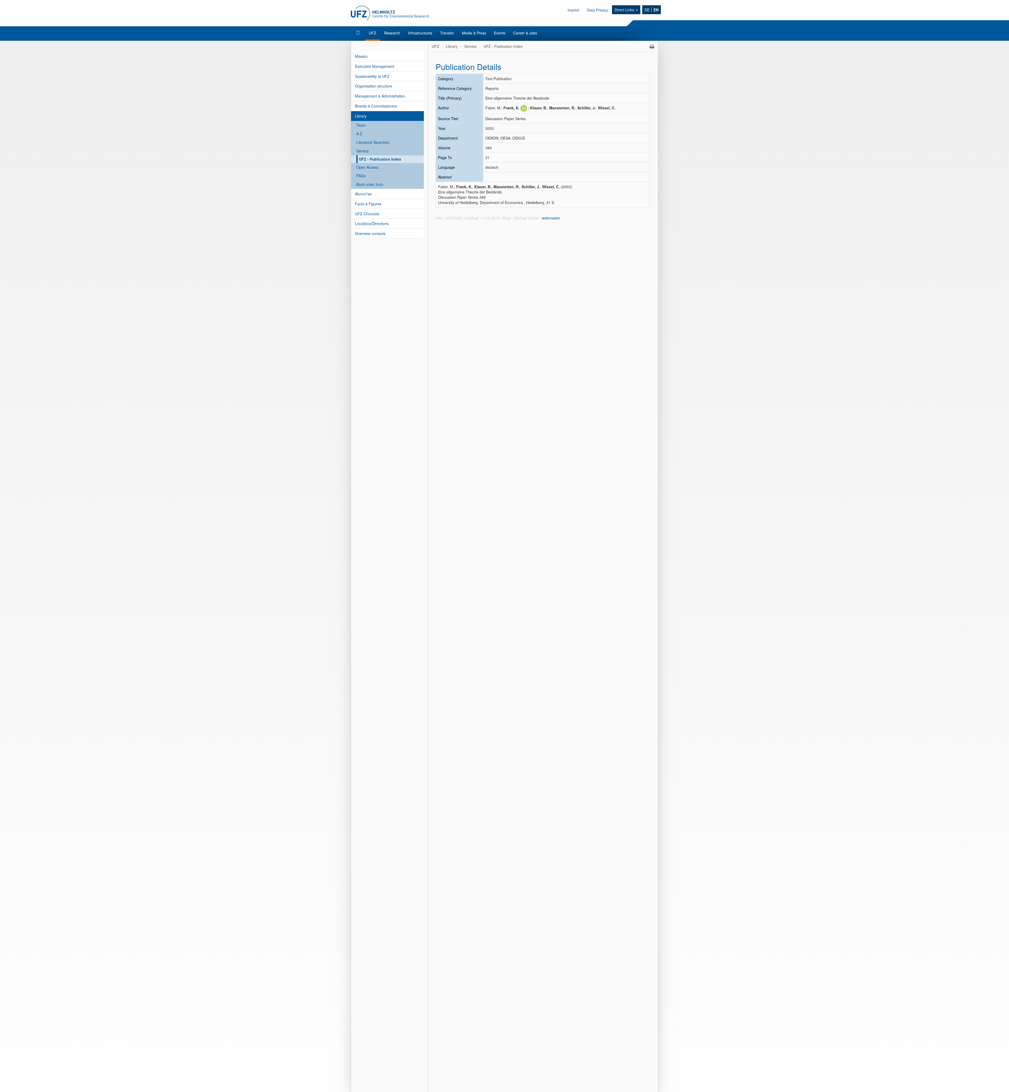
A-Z (359, 133)
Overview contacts (370, 233)
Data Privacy (597, 10)
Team (361, 125)
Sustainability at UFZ (372, 76)
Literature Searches (372, 142)
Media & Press (474, 32)
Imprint (573, 10)
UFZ (372, 32)
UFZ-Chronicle (367, 213)
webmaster (551, 218)
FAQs (360, 175)
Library (361, 116)
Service (362, 151)
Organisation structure (373, 86)
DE (647, 9)
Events (499, 32)
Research (392, 32)
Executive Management (374, 66)
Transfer (447, 32)
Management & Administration (380, 96)
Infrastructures (420, 32)
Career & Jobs (525, 32)
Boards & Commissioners (376, 106)
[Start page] (358, 32)
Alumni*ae (363, 193)
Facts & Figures (368, 203)
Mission (361, 56)
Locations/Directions (372, 223)
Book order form (369, 184)
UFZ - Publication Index (380, 159)
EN (655, 9)
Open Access (367, 167)
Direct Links (625, 9)
